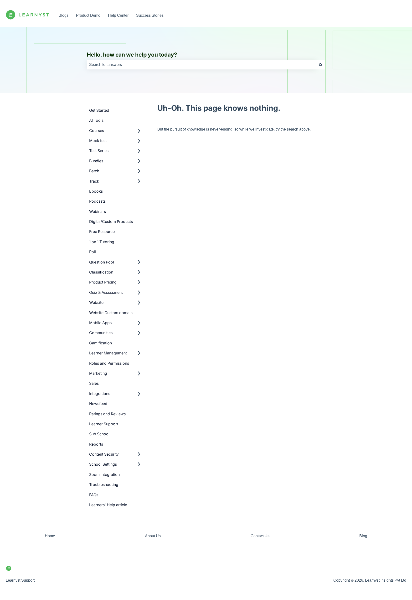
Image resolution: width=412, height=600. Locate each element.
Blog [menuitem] (363, 536)
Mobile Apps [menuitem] (100, 322)
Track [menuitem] (94, 181)
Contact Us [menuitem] (260, 536)
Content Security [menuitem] (104, 454)
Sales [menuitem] (94, 383)
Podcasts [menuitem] (97, 201)
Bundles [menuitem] (96, 160)
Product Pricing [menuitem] (103, 282)
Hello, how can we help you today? (132, 54)
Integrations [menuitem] (99, 393)
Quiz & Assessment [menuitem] (106, 292)
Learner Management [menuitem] (108, 353)
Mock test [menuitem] (98, 140)
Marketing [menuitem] (98, 373)
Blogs (63, 15)
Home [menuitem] (50, 536)
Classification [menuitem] (101, 272)
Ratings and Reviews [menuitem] (107, 413)
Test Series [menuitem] (98, 150)
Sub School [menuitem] (99, 434)
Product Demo (88, 15)
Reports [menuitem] (96, 444)
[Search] (320, 64)
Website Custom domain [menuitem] (111, 312)
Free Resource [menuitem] (102, 231)
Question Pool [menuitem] (101, 262)
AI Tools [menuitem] (96, 120)
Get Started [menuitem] (99, 110)
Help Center (118, 15)
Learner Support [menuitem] (103, 423)
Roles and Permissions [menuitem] (109, 363)
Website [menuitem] (96, 302)
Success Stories (150, 15)
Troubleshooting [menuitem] (103, 484)
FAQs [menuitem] (93, 494)
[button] (139, 131)
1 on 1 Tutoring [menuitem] (101, 241)
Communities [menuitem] (101, 332)
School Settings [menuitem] (103, 464)
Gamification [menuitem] (100, 343)
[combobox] (201, 64)
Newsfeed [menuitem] (98, 403)
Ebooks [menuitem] (96, 191)
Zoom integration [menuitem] (104, 474)
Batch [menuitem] (94, 170)
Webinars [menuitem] (97, 211)
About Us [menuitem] (153, 536)
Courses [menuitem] (96, 130)
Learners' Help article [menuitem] (108, 504)
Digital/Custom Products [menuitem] (111, 221)
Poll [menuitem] (92, 251)
